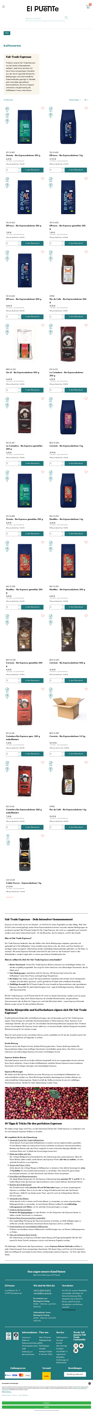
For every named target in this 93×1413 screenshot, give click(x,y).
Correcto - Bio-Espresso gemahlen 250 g (24, 664)
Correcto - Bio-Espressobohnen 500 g (67, 663)
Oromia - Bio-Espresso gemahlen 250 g (24, 519)
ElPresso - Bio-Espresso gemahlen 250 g (68, 227)
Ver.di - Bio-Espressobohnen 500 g (22, 373)
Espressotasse (27, 1213)
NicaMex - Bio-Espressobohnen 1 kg (66, 519)
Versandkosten (20, 161)
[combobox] (45, 18)
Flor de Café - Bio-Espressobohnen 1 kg (68, 810)
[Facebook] (81, 1345)
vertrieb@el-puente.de (42, 1293)
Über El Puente (45, 1337)
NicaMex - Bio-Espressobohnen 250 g (67, 590)
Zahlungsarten (62, 1337)
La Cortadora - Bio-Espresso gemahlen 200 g (24, 447)
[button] (43, 109)
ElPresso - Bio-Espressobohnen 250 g (23, 226)
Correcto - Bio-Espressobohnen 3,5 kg (67, 736)
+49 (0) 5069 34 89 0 (42, 1291)
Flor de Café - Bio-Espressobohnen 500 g (68, 300)
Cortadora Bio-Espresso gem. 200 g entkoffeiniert (23, 738)
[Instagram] (75, 1345)
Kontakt (59, 1343)
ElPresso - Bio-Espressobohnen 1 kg (66, 155)
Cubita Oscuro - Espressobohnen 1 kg (23, 883)
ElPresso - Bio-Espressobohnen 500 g (23, 299)
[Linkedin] (75, 1350)
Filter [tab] (7, 33)
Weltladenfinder (45, 1340)
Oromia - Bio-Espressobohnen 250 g (23, 155)
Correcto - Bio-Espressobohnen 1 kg (66, 446)
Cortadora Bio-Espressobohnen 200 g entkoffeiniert (24, 811)
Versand (59, 1340)
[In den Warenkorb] (32, 170)
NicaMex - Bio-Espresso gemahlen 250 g (24, 591)
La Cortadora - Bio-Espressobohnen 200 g (66, 374)
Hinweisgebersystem (30, 1346)
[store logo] (43, 8)
